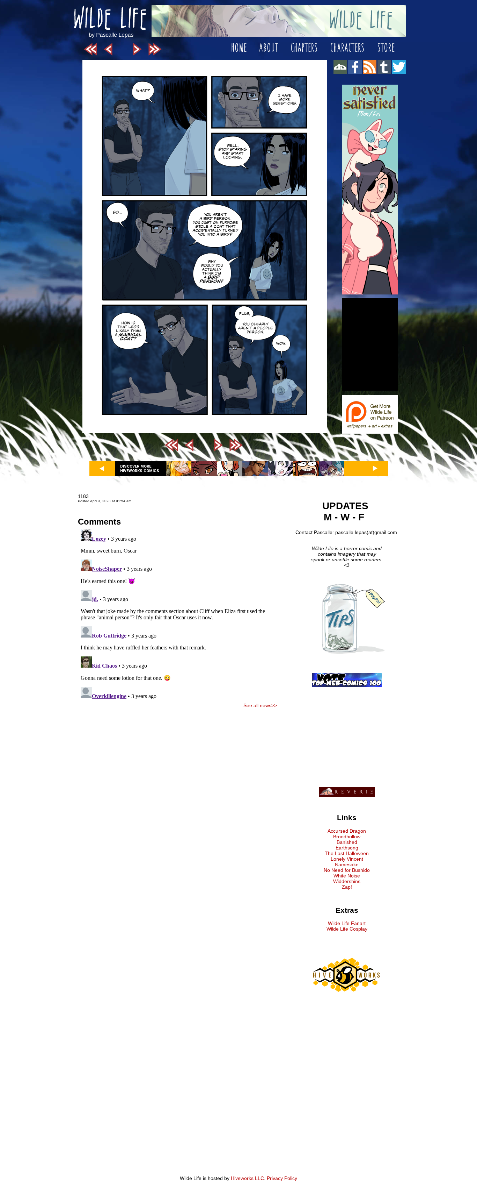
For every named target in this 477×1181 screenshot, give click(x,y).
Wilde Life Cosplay (346, 929)
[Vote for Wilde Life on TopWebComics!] (347, 685)
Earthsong (347, 848)
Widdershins (346, 881)
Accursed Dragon (347, 831)
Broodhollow (346, 836)
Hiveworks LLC (247, 1178)
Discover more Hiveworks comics (139, 468)
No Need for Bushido (347, 870)
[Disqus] (177, 614)
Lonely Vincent (347, 859)
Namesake (347, 864)
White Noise (346, 875)
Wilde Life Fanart (347, 923)
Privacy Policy (282, 1178)
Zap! (347, 887)
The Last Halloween (347, 853)
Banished (347, 842)
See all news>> (260, 705)
